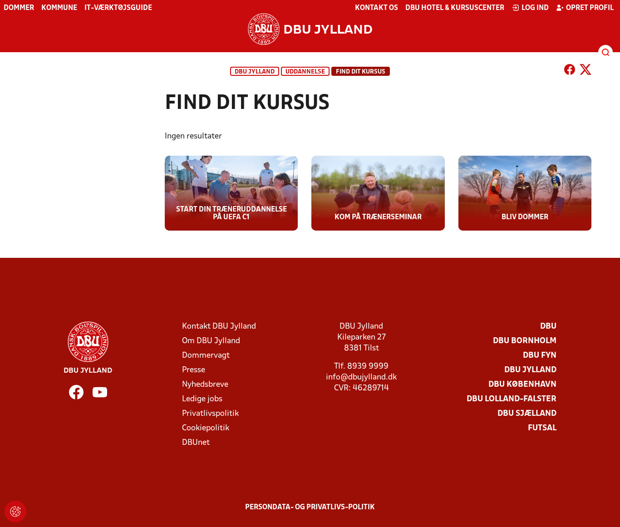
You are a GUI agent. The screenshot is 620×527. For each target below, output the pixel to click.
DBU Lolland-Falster (511, 399)
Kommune (59, 8)
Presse (193, 370)
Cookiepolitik (205, 428)
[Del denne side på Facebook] (569, 71)
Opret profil (590, 8)
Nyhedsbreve (205, 385)
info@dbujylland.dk (361, 377)
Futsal (542, 428)
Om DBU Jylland (211, 341)
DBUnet (196, 443)
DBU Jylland (255, 72)
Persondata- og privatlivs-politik (310, 507)
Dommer (19, 8)
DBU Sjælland (526, 414)
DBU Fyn (539, 356)
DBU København (522, 385)
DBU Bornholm (524, 341)
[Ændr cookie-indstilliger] (15, 511)
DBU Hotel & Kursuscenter (454, 8)
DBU (548, 326)
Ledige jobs (202, 399)
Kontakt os (376, 8)
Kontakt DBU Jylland (219, 326)
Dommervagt (206, 356)
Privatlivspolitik (210, 414)
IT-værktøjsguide (118, 8)
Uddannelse (305, 72)
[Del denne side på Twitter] (585, 71)
